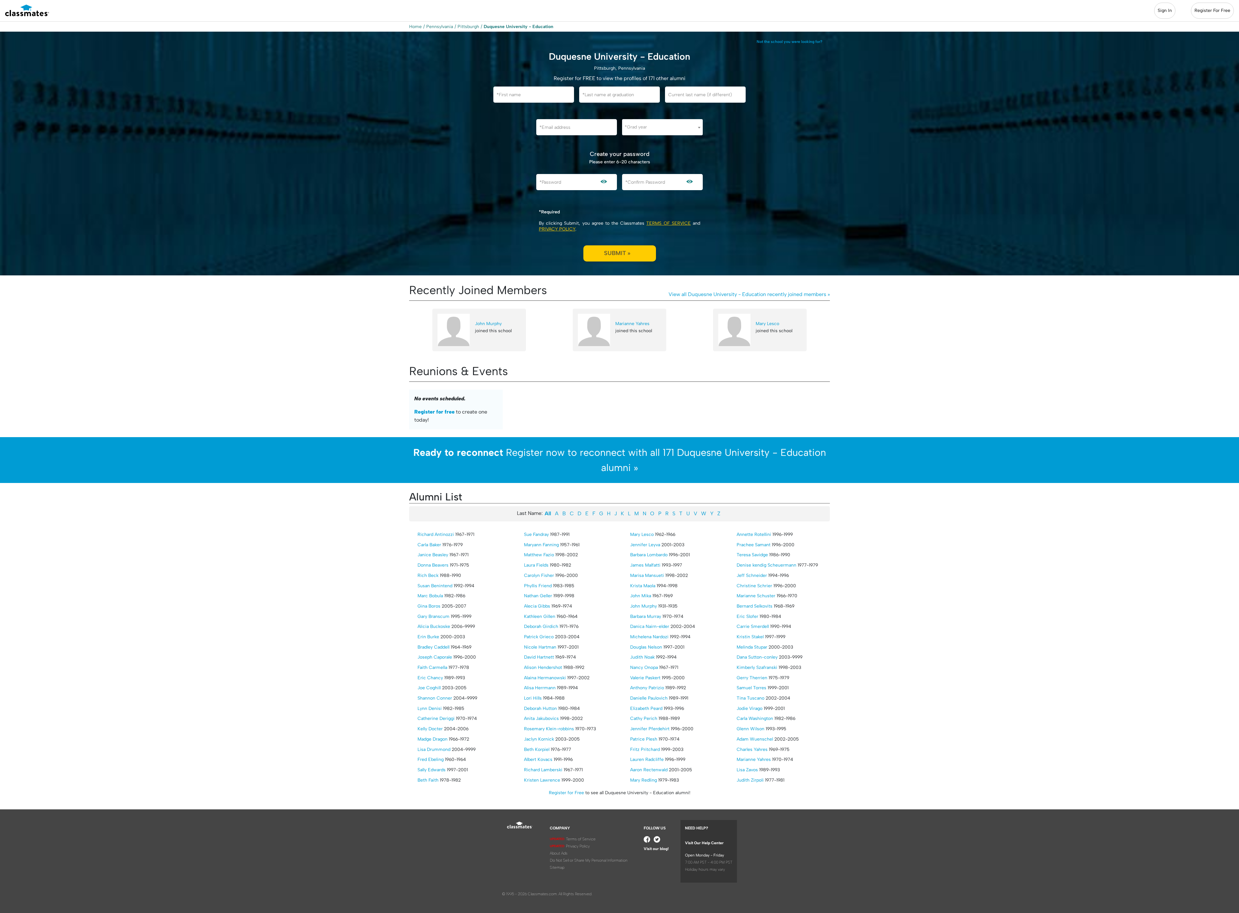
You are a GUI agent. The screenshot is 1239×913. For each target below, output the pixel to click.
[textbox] (662, 127)
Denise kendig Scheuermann (766, 565)
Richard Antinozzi (436, 534)
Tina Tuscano (750, 698)
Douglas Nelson (646, 647)
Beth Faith (428, 780)
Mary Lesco (767, 323)
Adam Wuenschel (755, 739)
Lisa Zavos (747, 770)
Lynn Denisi (430, 708)
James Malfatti (645, 565)
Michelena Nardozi (649, 637)
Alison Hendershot (543, 667)
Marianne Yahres (632, 323)
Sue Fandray (536, 534)
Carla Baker (429, 545)
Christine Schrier (754, 586)
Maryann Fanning (541, 545)
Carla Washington (755, 718)
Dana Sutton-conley (757, 657)
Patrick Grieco (539, 637)
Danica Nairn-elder (649, 626)
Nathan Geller (538, 596)
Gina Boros (429, 606)
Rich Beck (428, 575)
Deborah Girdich (541, 626)
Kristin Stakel (750, 637)
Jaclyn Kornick (539, 739)
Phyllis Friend (538, 586)
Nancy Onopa (644, 667)
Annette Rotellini (754, 534)
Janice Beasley (433, 555)
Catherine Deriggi (436, 718)
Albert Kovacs (538, 759)
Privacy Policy (557, 229)
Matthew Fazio (539, 555)
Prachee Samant (754, 545)
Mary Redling (643, 780)
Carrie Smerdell (753, 626)
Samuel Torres (751, 688)
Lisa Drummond (434, 749)
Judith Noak (642, 657)
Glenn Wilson (750, 729)
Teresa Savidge (752, 555)
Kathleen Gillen (539, 616)
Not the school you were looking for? (789, 41)
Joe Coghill (429, 688)
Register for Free (566, 792)
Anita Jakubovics (541, 718)
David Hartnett (539, 657)
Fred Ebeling (431, 759)
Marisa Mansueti (647, 575)
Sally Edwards (432, 770)
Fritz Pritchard (645, 749)
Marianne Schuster (756, 596)
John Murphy (488, 323)
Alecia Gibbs (537, 606)
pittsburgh (468, 26)
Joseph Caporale (435, 657)
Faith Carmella (432, 667)
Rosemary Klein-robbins (549, 729)
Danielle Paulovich (649, 698)
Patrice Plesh (643, 739)
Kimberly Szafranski (757, 667)
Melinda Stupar (752, 647)
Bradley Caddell (433, 647)
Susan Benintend (435, 586)
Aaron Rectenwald (649, 770)
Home (415, 26)
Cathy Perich (643, 718)
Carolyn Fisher (539, 575)
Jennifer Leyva (645, 545)
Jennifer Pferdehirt (650, 729)
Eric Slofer (747, 616)
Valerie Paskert (645, 678)
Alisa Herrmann (540, 688)
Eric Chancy (430, 678)
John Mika (640, 596)
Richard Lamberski (543, 770)
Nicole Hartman (540, 647)
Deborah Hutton (540, 708)
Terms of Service (668, 223)
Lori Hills (533, 698)
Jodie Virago (749, 708)
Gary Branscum (433, 616)
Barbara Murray (645, 616)
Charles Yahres (752, 749)
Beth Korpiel (536, 749)
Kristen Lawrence (542, 780)
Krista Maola (642, 586)
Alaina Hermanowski (545, 678)
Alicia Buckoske (434, 626)
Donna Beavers (433, 565)
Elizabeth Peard (646, 708)
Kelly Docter (430, 729)
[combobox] (662, 127)
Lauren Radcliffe (647, 759)
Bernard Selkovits (754, 606)
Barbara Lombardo (649, 555)
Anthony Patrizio (647, 688)
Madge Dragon (433, 739)
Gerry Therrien (752, 678)
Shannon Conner (435, 698)
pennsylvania (439, 26)
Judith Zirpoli (750, 780)
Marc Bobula (430, 596)
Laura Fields (536, 565)
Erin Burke (428, 637)
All (548, 513)
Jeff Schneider (752, 575)
